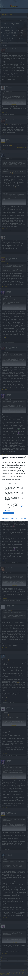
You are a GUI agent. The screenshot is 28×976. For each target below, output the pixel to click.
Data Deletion (5, 518)
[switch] (22, 488)
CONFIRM (8, 513)
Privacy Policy (22, 518)
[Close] (25, 457)
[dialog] (14, 488)
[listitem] (14, 484)
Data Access (14, 518)
